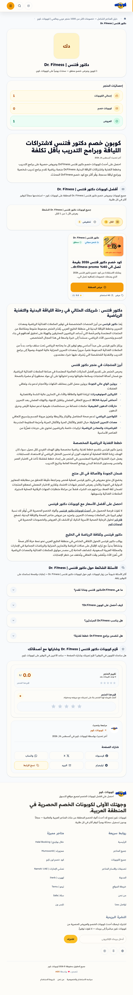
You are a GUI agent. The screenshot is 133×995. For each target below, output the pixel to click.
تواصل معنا (120, 904)
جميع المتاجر (119, 850)
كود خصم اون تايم (55, 859)
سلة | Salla (58, 895)
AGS (57, 971)
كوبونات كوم (115, 524)
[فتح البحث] (19, 6)
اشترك (70, 939)
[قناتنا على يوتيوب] (104, 951)
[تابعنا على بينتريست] (113, 951)
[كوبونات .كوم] (80, 6)
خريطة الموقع (119, 886)
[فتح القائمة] (10, 6)
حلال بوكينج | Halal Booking (49, 841)
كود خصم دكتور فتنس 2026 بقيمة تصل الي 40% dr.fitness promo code (97, 266)
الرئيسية (122, 841)
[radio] (79, 706)
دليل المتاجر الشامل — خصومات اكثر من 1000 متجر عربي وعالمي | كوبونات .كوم (77, 18)
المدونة (122, 877)
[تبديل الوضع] (28, 6)
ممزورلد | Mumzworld (53, 850)
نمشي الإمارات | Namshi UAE (49, 868)
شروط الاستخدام (47, 979)
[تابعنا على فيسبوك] (122, 951)
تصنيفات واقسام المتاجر (114, 868)
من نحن (122, 895)
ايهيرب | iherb (57, 877)
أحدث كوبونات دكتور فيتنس (75, 510)
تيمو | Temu (58, 886)
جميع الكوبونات (118, 859)
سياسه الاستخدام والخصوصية (80, 979)
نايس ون (59, 904)
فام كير (118, 519)
